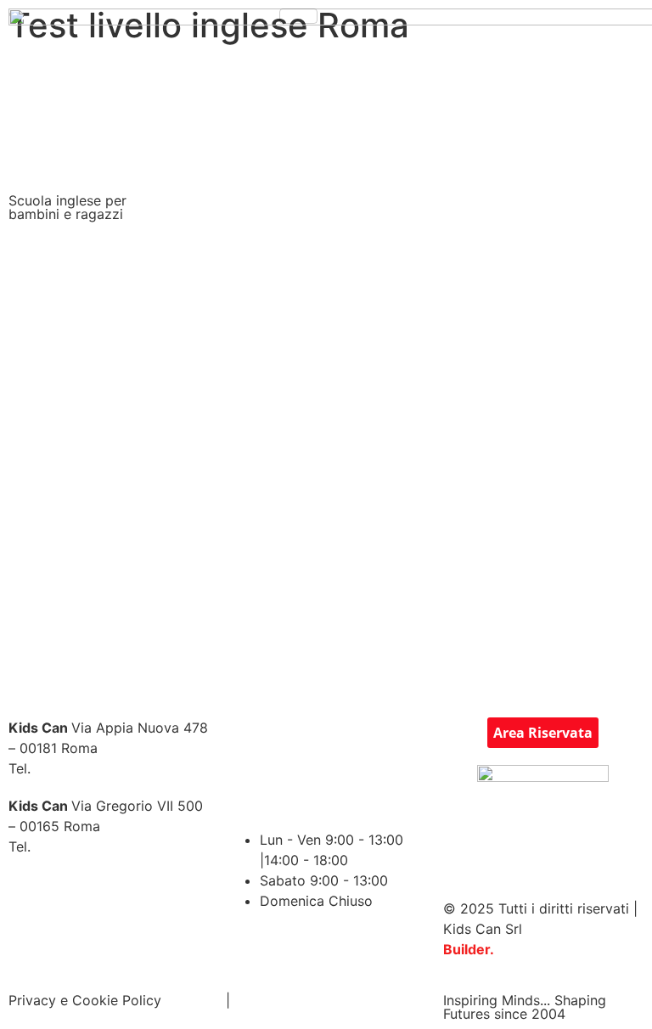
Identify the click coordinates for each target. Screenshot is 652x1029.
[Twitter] (294, 738)
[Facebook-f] (247, 738)
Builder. (468, 949)
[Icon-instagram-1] (340, 738)
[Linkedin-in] (247, 786)
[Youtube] (387, 738)
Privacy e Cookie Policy (84, 1000)
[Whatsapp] (340, 786)
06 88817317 (80, 846)
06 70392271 (80, 768)
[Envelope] (294, 786)
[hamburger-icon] (298, 16)
